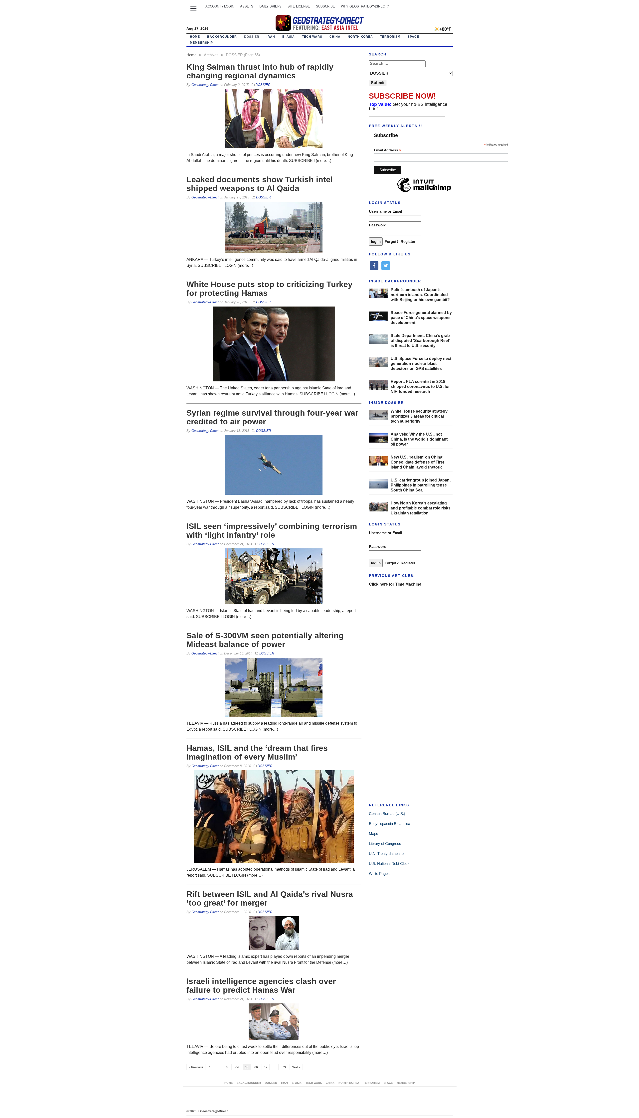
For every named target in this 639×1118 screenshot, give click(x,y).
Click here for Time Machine (395, 584)
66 (256, 1067)
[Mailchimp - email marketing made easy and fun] (424, 192)
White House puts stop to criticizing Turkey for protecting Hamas (269, 289)
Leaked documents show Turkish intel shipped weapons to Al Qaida (259, 184)
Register (408, 241)
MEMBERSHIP (201, 42)
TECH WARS (312, 36)
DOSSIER (251, 36)
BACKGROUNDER (222, 36)
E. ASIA (288, 36)
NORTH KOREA (360, 36)
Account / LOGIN (219, 6)
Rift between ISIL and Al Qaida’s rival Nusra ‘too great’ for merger (269, 898)
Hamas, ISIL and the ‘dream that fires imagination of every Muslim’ (257, 752)
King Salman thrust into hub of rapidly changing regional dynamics (259, 71)
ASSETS (246, 6)
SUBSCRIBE (325, 6)
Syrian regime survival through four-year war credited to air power (272, 417)
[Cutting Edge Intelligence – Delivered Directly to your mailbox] (319, 23)
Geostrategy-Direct (213, 1111)
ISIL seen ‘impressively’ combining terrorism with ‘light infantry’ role (271, 530)
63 (227, 1067)
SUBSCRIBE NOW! (402, 96)
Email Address (387, 150)
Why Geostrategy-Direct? (365, 6)
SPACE (413, 36)
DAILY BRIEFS (270, 6)
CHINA (334, 36)
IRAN (271, 36)
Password (377, 225)
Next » (296, 1067)
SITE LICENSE (299, 6)
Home (195, 36)
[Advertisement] (406, 624)
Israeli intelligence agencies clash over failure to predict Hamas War (261, 985)
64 (237, 1067)
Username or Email (385, 211)
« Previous (196, 1067)
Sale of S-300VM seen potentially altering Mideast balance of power (265, 640)
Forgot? (392, 241)
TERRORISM (390, 36)
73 (284, 1067)
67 (265, 1067)
